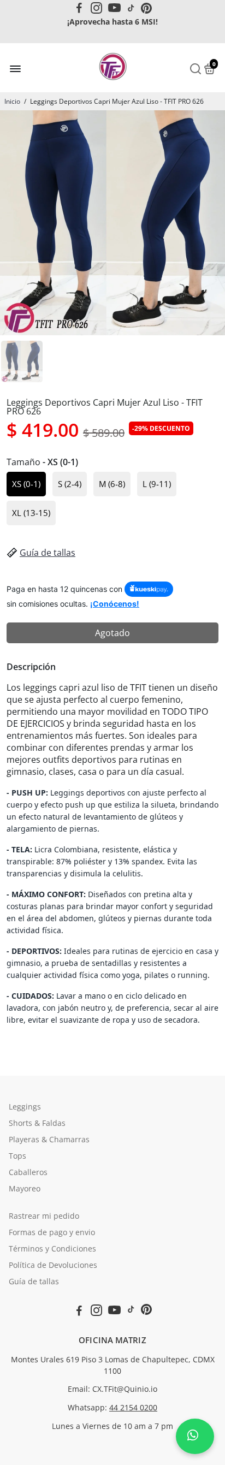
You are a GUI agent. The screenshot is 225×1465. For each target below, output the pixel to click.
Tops (17, 1156)
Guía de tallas (47, 553)
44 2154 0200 (133, 1408)
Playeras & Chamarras (49, 1139)
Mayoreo (24, 1189)
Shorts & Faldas (37, 1123)
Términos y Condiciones (52, 1249)
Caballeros (28, 1172)
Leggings (25, 1107)
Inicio (12, 101)
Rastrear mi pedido (44, 1216)
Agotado (112, 633)
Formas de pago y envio (52, 1232)
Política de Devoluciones (53, 1265)
